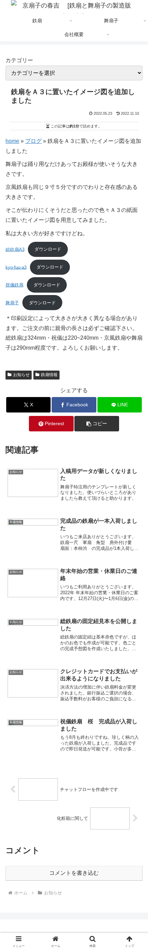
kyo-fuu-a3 (16, 267)
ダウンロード (47, 249)
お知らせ (21, 374)
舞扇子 (12, 302)
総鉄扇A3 (15, 249)
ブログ (33, 141)
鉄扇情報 (49, 374)
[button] (96, 423)
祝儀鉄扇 (14, 284)
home (12, 141)
